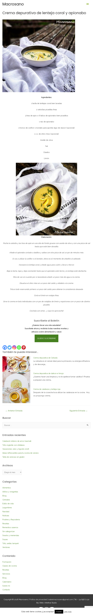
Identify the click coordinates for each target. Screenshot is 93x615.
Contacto (6, 590)
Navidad (5, 512)
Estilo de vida (8, 504)
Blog (4, 496)
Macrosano (13, 4)
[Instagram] (14, 347)
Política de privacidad (38, 599)
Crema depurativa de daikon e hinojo (48, 373)
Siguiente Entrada (79, 411)
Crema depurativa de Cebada (45, 358)
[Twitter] (9, 347)
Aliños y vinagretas (10, 492)
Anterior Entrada (13, 411)
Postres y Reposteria (11, 519)
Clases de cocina (9, 566)
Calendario (6, 582)
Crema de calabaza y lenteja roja (46, 389)
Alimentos (6, 488)
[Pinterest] (24, 347)
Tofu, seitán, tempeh (10, 543)
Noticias (5, 515)
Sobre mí (6, 586)
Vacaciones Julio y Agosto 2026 (15, 449)
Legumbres (7, 508)
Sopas (5, 539)
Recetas (5, 523)
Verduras (6, 547)
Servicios (6, 574)
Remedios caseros (10, 527)
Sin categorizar (8, 531)
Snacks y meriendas (10, 535)
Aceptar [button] (59, 612)
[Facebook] (5, 347)
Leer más (67, 612)
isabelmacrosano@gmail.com (60, 599)
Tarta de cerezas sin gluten (13, 457)
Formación (6, 562)
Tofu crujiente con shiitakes (13, 445)
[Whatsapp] (19, 347)
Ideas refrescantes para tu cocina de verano (20, 453)
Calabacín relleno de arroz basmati (16, 441)
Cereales (6, 500)
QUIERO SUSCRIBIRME (46, 338)
